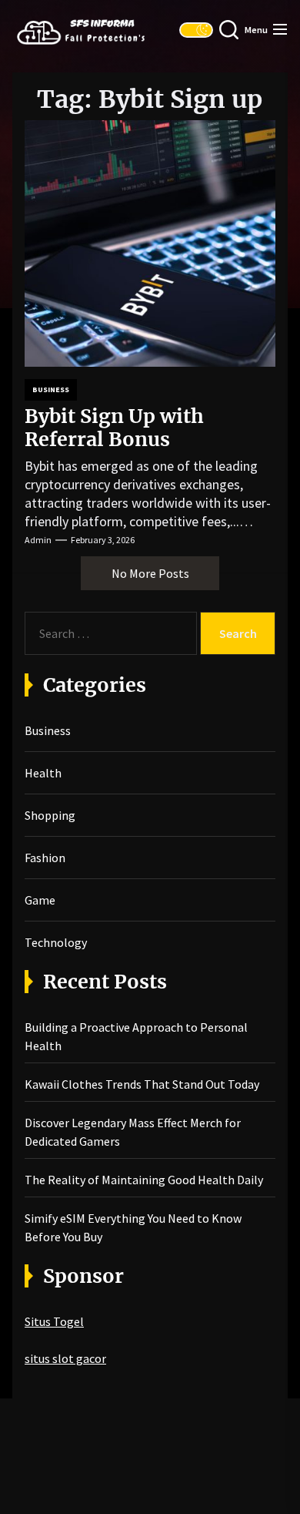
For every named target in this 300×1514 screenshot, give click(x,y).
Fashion (45, 857)
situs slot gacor (65, 1358)
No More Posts (150, 573)
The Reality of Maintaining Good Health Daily (144, 1179)
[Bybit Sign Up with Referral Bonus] (150, 243)
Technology (56, 942)
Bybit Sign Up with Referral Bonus (114, 428)
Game (40, 900)
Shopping (50, 815)
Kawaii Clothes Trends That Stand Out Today (142, 1084)
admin (38, 540)
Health (43, 772)
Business (50, 389)
